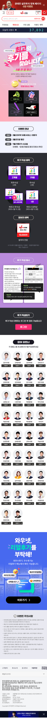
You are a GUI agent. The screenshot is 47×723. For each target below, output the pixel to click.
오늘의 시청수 (8, 29)
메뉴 (3, 12)
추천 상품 (26, 24)
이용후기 (6, 366)
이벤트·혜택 (38, 24)
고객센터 (5, 668)
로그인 (10, 12)
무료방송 (5, 24)
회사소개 (14, 668)
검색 (44, 12)
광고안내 (24, 668)
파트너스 (16, 24)
